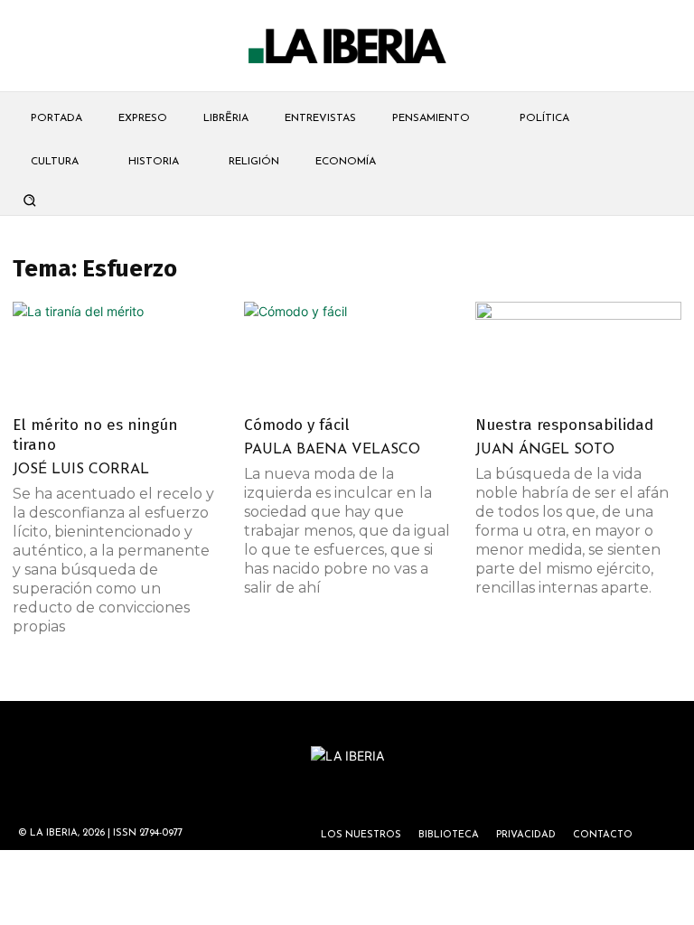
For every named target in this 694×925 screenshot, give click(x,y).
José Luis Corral (81, 469)
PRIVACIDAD (526, 835)
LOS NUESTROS (361, 835)
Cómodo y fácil (297, 425)
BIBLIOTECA (448, 835)
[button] (29, 199)
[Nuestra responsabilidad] (578, 353)
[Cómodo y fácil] (347, 353)
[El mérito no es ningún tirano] (116, 353)
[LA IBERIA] (347, 46)
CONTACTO (603, 835)
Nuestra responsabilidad (564, 425)
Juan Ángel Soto (544, 450)
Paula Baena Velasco (332, 450)
